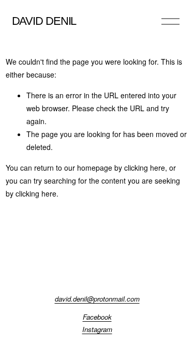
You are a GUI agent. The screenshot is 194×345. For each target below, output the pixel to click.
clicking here (144, 167)
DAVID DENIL (44, 20)
